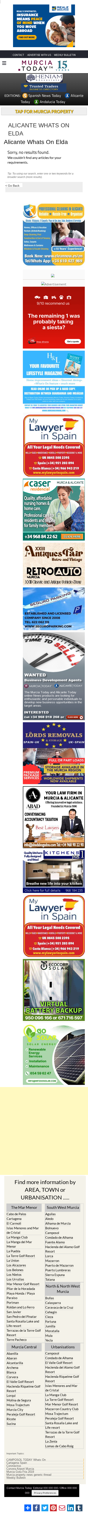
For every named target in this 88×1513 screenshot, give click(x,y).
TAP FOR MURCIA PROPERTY (44, 119)
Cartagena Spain (16, 1470)
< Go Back (12, 193)
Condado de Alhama (59, 1245)
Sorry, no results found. (28, 160)
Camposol (52, 1241)
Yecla (49, 1348)
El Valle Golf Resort (20, 1389)
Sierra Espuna (55, 1283)
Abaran (12, 1366)
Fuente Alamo (55, 1250)
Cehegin (51, 1320)
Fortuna (50, 1329)
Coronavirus (13, 1473)
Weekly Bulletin (16, 1485)
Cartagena (14, 1226)
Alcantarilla (15, 1371)
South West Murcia (63, 1215)
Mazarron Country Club (61, 1417)
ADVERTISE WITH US (39, 63)
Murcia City (15, 1417)
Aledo (49, 1226)
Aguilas (50, 1222)
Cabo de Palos (16, 1222)
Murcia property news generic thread (28, 1482)
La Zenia (51, 1449)
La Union (13, 1268)
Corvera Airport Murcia (20, 1476)
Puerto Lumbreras (58, 1278)
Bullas (49, 1306)
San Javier (14, 1320)
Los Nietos (14, 1282)
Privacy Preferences (45, 1500)
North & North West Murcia (63, 1297)
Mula (49, 1343)
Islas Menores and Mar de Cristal (23, 1238)
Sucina (11, 1431)
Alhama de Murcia (58, 1231)
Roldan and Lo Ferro (20, 1315)
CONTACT (18, 63)
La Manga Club (17, 1245)
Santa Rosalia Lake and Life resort (23, 1331)
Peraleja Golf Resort (21, 1422)
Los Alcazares (16, 1273)
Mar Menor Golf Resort (23, 1292)
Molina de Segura (19, 1408)
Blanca (11, 1380)
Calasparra (53, 1310)
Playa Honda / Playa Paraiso (21, 1303)
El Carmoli (14, 1231)
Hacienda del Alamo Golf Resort (62, 1257)
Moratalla (52, 1339)
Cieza (49, 1325)
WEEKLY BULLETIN (65, 63)
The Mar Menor (24, 1215)
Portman (13, 1310)
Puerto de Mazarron (59, 1273)
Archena (12, 1375)
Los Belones (15, 1278)
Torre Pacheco (16, 1347)
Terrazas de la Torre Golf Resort (24, 1340)
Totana (50, 1287)
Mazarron (52, 1268)
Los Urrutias (15, 1287)
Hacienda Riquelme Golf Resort (23, 1396)
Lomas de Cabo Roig (59, 1454)
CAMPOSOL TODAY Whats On (26, 1467)
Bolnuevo (52, 1236)
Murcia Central (24, 1354)
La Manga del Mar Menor (19, 1252)
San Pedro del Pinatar (22, 1324)
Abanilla (12, 1361)
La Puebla (13, 1259)
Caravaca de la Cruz (59, 1315)
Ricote (11, 1427)
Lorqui (11, 1403)
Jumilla (50, 1334)
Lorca (49, 1264)
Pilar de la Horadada (21, 1296)
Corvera (12, 1385)
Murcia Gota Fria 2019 (20, 1479)
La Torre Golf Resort (21, 1264)
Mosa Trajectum (18, 1413)
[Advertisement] (44, 1139)
